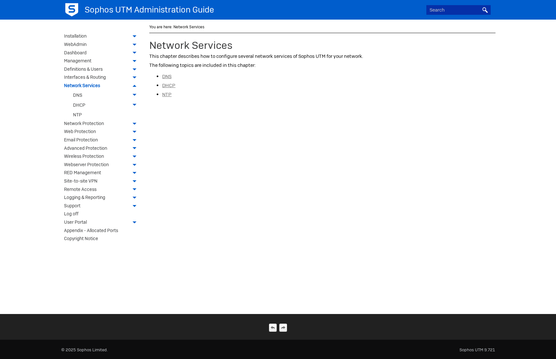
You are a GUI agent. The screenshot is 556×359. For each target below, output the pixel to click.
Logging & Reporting (84, 197)
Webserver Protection (86, 164)
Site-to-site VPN (80, 181)
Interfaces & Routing (85, 77)
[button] (485, 10)
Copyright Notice (81, 238)
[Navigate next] (283, 327)
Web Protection (80, 131)
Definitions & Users (83, 69)
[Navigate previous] (273, 327)
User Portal (75, 222)
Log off (71, 214)
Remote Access (80, 189)
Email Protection (81, 140)
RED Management (82, 172)
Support (72, 206)
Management (77, 61)
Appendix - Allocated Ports (91, 230)
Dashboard (75, 53)
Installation (75, 36)
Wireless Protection (84, 156)
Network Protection (84, 123)
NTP (77, 115)
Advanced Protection (85, 148)
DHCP (79, 105)
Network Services (82, 85)
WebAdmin (75, 44)
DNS (77, 95)
